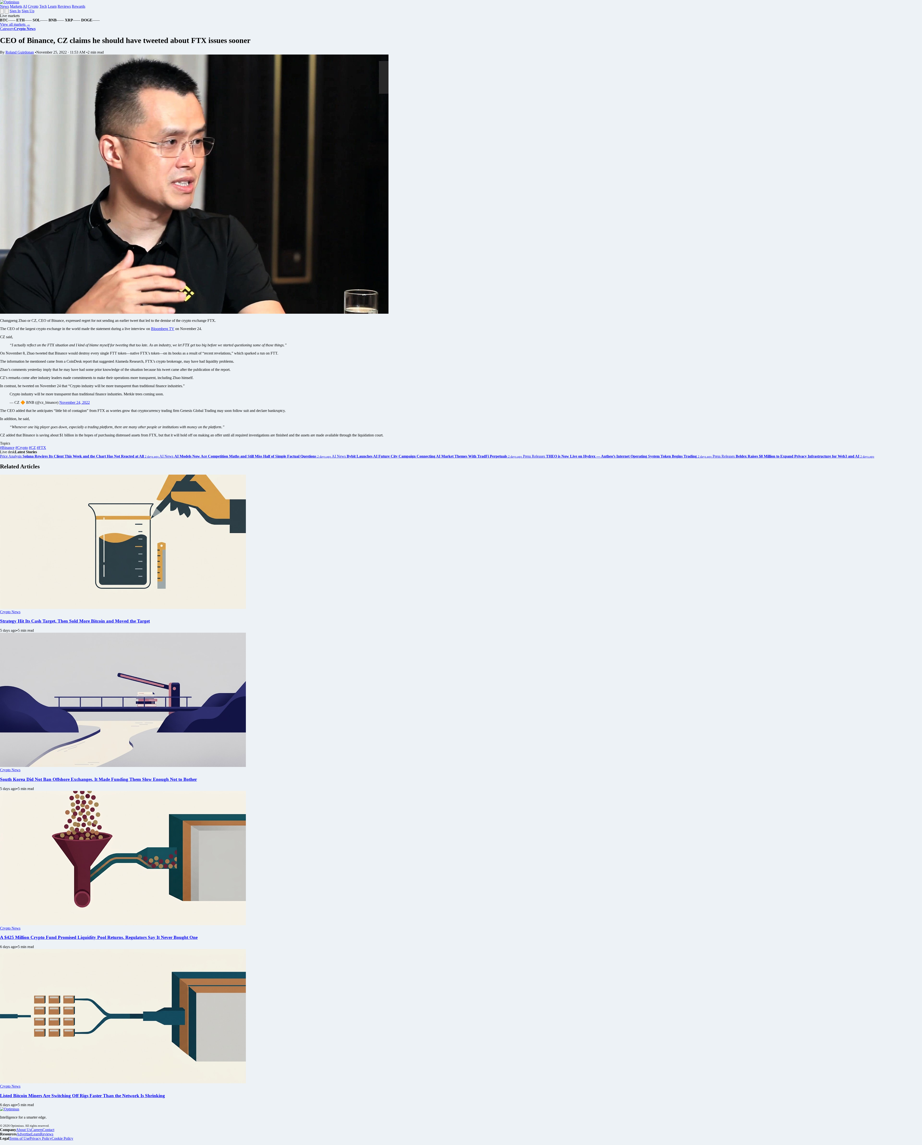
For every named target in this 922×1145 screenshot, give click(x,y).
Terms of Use (19, 1138)
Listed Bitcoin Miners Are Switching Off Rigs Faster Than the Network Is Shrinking (82, 1095)
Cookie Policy (62, 1138)
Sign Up (28, 11)
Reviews (64, 6)
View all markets (15, 24)
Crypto (33, 6)
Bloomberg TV (162, 329)
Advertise (24, 1134)
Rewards (78, 6)
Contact (48, 1130)
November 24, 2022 (74, 402)
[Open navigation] (2, 11)
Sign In (15, 11)
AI (25, 6)
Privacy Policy (41, 1138)
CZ (32, 448)
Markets (16, 6)
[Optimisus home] (9, 2)
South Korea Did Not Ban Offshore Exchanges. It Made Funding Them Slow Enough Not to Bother (98, 779)
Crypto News (10, 612)
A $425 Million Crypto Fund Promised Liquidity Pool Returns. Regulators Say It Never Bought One (99, 937)
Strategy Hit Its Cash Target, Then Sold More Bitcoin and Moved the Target (75, 621)
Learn (52, 6)
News (4, 6)
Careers (36, 1130)
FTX (41, 448)
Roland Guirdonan (20, 52)
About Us (23, 1130)
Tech (43, 6)
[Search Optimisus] (7, 11)
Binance (7, 448)
